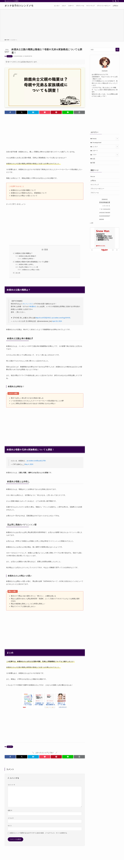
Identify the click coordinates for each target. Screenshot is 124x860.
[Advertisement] (62, 24)
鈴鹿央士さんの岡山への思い (31, 269)
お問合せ (93, 180)
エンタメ (9, 56)
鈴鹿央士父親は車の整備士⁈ (27, 256)
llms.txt (93, 176)
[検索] (118, 1)
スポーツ (95, 150)
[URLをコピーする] (79, 112)
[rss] (115, 1)
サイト (10, 825)
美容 (93, 162)
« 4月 (91, 223)
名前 (10, 810)
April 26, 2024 (57, 321)
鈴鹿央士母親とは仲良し (26, 264)
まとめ (18, 273)
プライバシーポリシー (97, 188)
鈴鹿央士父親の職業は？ (24, 253)
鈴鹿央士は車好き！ (28, 258)
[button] (10, 112)
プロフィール (95, 192)
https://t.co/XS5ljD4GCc (43, 318)
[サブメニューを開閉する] (117, 138)
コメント (11, 784)
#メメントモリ (28, 304)
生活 (93, 158)
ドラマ (94, 154)
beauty (94, 138)
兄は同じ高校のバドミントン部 (28, 267)
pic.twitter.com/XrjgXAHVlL (61, 318)
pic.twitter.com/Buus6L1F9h (36, 461)
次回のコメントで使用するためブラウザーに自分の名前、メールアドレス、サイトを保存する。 (39, 833)
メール (11, 818)
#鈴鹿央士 (32, 306)
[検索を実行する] (117, 49)
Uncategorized (96, 142)
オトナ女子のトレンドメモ (19, 5)
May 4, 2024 (29, 464)
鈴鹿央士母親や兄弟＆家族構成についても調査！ (33, 262)
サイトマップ (95, 184)
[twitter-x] (113, 1)
